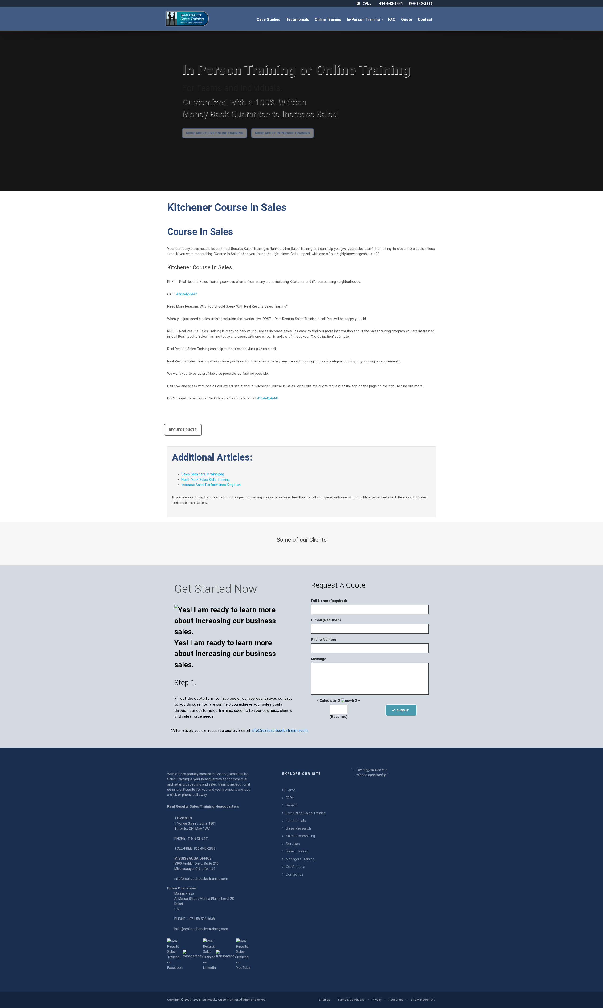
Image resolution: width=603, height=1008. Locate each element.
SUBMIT (404, 710)
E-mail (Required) (326, 620)
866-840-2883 (421, 3)
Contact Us (295, 874)
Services (293, 844)
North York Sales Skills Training (205, 479)
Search (291, 805)
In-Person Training (364, 19)
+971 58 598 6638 (201, 919)
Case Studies (269, 19)
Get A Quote (295, 866)
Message (318, 659)
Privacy (376, 999)
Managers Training (300, 859)
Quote (407, 19)
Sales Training (297, 851)
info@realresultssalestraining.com (280, 730)
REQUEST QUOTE (182, 430)
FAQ (392, 19)
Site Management (423, 999)
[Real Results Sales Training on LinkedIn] (209, 954)
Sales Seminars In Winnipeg (202, 474)
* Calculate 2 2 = (338, 701)
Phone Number (323, 640)
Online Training (328, 19)
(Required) (339, 717)
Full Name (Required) (329, 601)
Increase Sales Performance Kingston (211, 485)
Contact (425, 19)
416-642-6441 (391, 3)
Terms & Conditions (351, 999)
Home (290, 790)
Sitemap (324, 999)
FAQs (290, 798)
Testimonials (298, 19)
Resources (396, 999)
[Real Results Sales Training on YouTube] (243, 954)
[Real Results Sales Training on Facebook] (175, 954)
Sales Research (298, 828)
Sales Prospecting (300, 836)
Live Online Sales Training (306, 813)
